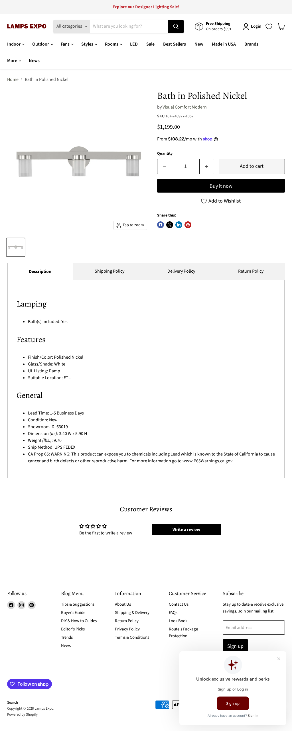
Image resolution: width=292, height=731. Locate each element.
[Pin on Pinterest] (187, 224)
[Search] (176, 26)
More (12, 61)
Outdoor (41, 44)
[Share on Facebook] (160, 224)
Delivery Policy (181, 271)
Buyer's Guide (73, 613)
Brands (251, 44)
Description (40, 271)
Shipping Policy (109, 271)
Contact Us (178, 604)
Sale (150, 44)
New (198, 44)
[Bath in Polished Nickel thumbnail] (16, 247)
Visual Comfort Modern (185, 107)
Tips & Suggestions (77, 604)
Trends (67, 637)
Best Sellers (174, 44)
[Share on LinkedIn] (178, 224)
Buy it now (221, 186)
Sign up (235, 646)
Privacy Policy (127, 629)
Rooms (112, 44)
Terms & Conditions (132, 637)
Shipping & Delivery (132, 613)
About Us (123, 604)
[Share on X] (169, 224)
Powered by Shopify (22, 714)
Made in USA (224, 44)
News (34, 61)
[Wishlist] (269, 26)
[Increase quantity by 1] (207, 166)
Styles (87, 44)
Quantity (165, 153)
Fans (65, 44)
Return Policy (250, 271)
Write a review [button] (186, 529)
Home (13, 79)
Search (12, 702)
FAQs (173, 613)
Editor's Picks (73, 629)
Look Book (178, 621)
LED (134, 44)
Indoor (14, 44)
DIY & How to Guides (79, 621)
